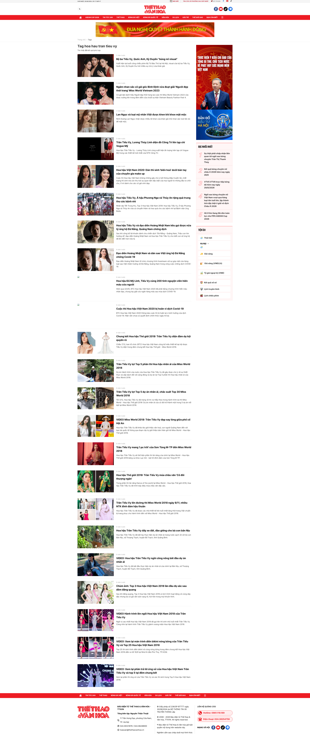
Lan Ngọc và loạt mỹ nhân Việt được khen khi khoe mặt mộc (151, 114)
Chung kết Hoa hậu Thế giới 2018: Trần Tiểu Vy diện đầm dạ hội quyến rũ (153, 338)
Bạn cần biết (212, 17)
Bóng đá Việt (134, 17)
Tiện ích (201, 230)
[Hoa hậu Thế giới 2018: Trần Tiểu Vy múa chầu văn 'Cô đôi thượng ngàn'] (96, 481)
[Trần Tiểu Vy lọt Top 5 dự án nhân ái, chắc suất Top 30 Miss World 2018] (96, 398)
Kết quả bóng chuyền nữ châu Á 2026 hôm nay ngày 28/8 (217, 172)
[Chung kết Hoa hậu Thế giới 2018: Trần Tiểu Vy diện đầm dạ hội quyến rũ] (96, 342)
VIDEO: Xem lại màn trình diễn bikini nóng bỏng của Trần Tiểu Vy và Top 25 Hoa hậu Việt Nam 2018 (152, 643)
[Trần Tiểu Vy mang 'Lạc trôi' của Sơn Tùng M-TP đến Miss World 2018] (96, 453)
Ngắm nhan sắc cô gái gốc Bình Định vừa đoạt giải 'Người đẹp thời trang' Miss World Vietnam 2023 (152, 88)
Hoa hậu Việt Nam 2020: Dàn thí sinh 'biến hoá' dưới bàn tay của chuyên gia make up (151, 172)
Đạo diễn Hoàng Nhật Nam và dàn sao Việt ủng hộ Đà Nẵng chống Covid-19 (150, 255)
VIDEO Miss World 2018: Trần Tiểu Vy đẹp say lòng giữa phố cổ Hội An (153, 421)
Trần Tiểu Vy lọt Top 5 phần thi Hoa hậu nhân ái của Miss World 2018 (153, 366)
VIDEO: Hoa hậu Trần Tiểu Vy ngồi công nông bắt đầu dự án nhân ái (151, 560)
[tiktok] (226, 9)
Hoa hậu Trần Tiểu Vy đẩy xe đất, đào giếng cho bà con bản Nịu (153, 530)
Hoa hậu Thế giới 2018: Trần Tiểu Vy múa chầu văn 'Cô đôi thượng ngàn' (150, 477)
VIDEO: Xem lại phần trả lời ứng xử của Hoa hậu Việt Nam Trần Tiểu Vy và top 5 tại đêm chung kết (152, 671)
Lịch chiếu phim (211, 295)
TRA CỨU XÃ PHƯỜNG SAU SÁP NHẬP (195, 1)
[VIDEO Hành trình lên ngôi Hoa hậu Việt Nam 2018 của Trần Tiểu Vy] (96, 620)
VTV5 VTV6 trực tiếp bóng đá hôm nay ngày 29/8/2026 (216, 185)
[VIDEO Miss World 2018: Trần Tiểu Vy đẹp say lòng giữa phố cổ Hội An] (96, 426)
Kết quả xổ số (210, 282)
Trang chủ (81, 40)
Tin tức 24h (108, 17)
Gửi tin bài (216, 1)
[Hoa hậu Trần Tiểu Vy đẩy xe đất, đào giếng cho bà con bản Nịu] (96, 537)
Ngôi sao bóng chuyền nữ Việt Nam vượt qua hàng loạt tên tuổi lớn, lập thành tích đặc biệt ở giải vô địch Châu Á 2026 (216, 200)
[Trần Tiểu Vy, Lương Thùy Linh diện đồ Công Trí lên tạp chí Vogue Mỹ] (96, 148)
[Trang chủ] (81, 17)
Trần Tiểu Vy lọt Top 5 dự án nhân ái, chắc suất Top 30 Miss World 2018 (151, 393)
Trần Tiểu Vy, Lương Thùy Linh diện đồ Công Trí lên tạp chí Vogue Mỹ (150, 144)
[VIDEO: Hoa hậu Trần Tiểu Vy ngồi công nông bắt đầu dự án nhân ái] (96, 564)
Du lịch (176, 17)
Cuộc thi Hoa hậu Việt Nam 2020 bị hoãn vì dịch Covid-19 (150, 308)
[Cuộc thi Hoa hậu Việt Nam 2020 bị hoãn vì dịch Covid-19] (96, 315)
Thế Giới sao (197, 17)
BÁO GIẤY (176, 1)
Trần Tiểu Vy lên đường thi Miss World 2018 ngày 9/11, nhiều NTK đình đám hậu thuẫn (151, 504)
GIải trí (185, 17)
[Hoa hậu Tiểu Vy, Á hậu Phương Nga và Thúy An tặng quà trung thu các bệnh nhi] (96, 204)
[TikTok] (231, 1)
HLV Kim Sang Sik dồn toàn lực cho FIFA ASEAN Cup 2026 (217, 216)
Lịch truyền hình (211, 289)
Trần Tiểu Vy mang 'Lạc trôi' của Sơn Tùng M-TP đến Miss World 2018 (153, 449)
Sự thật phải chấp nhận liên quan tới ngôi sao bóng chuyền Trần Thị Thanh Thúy (217, 157)
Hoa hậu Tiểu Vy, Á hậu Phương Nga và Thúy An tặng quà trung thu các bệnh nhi (153, 199)
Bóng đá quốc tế (150, 17)
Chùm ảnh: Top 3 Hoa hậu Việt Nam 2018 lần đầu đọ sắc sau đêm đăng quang (151, 588)
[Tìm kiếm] (80, 9)
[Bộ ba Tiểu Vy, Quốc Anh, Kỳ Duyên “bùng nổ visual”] (96, 65)
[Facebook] (223, 1)
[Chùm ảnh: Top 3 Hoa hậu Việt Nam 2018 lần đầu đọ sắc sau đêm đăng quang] (96, 592)
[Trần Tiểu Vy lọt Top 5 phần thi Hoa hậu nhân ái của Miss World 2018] (96, 370)
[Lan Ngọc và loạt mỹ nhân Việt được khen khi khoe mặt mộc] (96, 121)
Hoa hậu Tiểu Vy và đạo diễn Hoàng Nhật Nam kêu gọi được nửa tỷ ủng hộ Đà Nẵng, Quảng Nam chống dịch (153, 227)
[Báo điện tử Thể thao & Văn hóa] (155, 9)
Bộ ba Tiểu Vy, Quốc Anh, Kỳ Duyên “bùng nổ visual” (146, 59)
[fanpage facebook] (216, 9)
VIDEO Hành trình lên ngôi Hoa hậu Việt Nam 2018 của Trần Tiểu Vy (151, 615)
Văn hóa (165, 17)
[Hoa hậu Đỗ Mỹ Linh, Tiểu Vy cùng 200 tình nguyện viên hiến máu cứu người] (96, 287)
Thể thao (120, 17)
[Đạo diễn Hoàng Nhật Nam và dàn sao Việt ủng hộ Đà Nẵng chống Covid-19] (96, 259)
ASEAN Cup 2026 (92, 17)
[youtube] (221, 9)
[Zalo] (230, 9)
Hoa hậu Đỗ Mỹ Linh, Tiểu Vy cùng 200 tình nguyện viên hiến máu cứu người (152, 282)
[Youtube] (227, 1)
